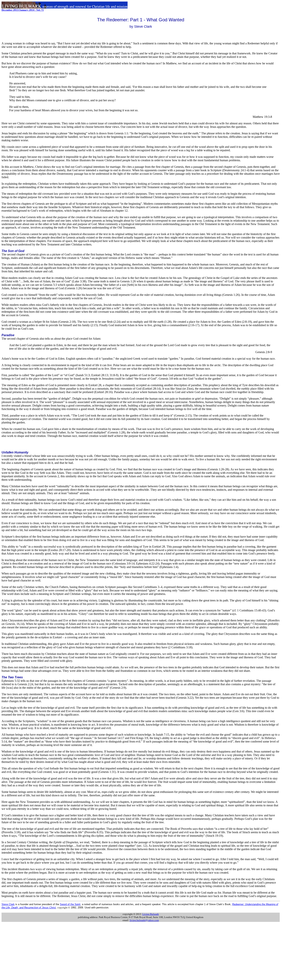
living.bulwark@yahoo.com (144, 920)
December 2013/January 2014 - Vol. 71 (23, 9)
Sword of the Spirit (70, 904)
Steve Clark (8, 904)
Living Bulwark (150, 914)
